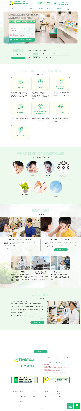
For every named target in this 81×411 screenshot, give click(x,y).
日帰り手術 (40, 8)
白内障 (34, 396)
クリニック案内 (68, 8)
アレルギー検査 (35, 391)
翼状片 (46, 396)
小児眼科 (34, 393)
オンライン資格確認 (48, 399)
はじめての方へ (22, 8)
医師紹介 (59, 8)
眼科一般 (21, 393)
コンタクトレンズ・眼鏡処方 (50, 393)
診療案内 (31, 8)
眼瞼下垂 (46, 391)
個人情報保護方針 (60, 399)
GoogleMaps (40, 351)
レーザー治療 (22, 396)
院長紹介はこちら (37, 322)
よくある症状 (49, 8)
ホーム (13, 8)
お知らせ (21, 401)
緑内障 (58, 393)
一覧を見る (18, 57)
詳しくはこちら (60, 249)
